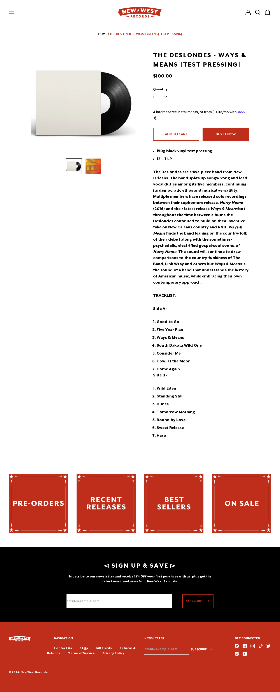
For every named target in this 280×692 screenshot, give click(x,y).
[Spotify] (237, 654)
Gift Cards (104, 648)
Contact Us (63, 648)
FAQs (84, 648)
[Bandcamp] (237, 646)
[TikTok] (260, 646)
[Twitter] (268, 646)
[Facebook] (245, 646)
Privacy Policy (113, 653)
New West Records (34, 672)
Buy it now (226, 134)
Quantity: (160, 89)
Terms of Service (81, 653)
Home (102, 34)
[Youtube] (245, 654)
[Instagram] (252, 646)
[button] (258, 12)
